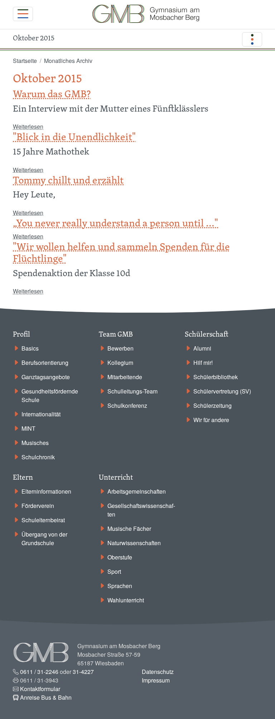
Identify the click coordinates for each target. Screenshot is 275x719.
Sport (114, 571)
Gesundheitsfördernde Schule (49, 395)
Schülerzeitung (212, 405)
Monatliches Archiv (68, 61)
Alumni (202, 348)
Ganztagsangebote (45, 377)
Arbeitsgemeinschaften (136, 491)
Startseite (25, 61)
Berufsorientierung (44, 362)
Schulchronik (38, 457)
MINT (28, 428)
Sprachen (119, 586)
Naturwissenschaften (134, 543)
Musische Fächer (129, 528)
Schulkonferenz (127, 405)
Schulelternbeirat (43, 520)
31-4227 (83, 671)
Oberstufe (119, 557)
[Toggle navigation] (23, 14)
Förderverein (37, 506)
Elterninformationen (46, 491)
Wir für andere (211, 420)
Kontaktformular (40, 689)
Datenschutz (158, 671)
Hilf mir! (203, 362)
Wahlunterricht (125, 600)
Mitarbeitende (124, 377)
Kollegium (120, 362)
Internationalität (41, 414)
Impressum (156, 680)
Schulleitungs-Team (132, 391)
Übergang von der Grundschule (44, 538)
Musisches (35, 443)
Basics (30, 348)
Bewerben (120, 348)
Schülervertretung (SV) (222, 391)
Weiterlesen (28, 126)
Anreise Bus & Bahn (46, 697)
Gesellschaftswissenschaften (141, 510)
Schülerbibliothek (215, 377)
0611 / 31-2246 (39, 671)
